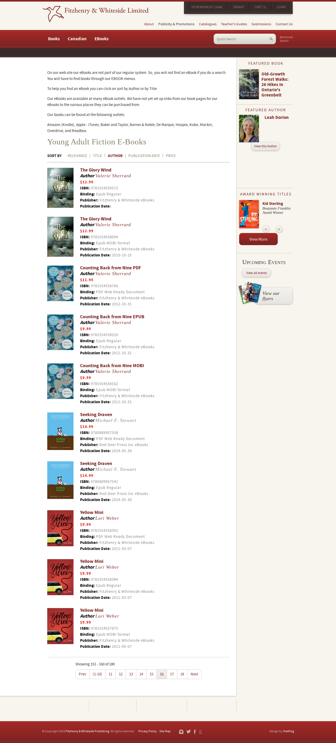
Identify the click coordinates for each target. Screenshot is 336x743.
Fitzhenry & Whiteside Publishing (87, 731)
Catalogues (208, 24)
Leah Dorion (277, 117)
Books (54, 39)
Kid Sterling (272, 203)
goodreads (200, 732)
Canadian (77, 39)
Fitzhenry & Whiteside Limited (96, 14)
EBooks (101, 39)
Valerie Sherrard (113, 175)
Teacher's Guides (234, 24)
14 (141, 674)
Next (194, 674)
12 (121, 674)
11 (110, 674)
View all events (256, 273)
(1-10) (97, 674)
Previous (266, 229)
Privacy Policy (147, 731)
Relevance (77, 155)
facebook (194, 732)
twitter (188, 732)
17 (172, 674)
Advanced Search (286, 39)
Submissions (261, 24)
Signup (238, 7)
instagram (181, 732)
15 (151, 674)
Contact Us (284, 24)
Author (115, 156)
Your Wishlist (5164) (207, 7)
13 (131, 674)
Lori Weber (107, 518)
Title (97, 155)
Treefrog (288, 731)
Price (171, 155)
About (149, 24)
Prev (82, 674)
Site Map (165, 731)
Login (281, 7)
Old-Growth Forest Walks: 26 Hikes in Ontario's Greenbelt (274, 84)
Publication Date (144, 155)
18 (182, 674)
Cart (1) (260, 7)
